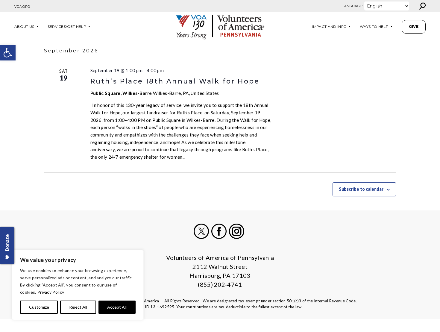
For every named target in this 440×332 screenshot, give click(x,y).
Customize (39, 307)
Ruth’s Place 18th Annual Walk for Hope (175, 81)
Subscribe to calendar (361, 189)
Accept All (117, 307)
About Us (24, 26)
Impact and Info (329, 26)
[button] (8, 52)
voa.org (22, 6)
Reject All (78, 307)
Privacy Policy (50, 292)
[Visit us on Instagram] (236, 231)
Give (413, 26)
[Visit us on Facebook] (219, 231)
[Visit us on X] (201, 231)
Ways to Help (374, 26)
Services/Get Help (67, 26)
